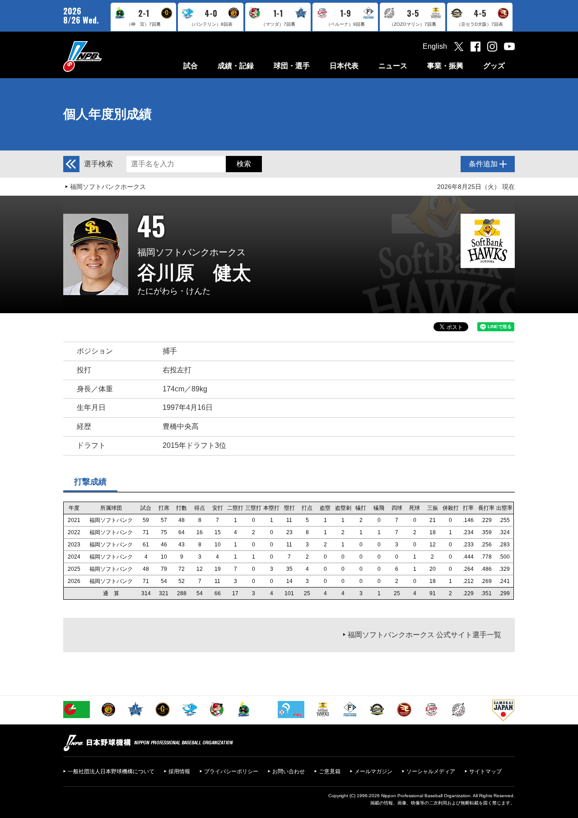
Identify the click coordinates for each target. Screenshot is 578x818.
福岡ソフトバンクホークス (108, 186)
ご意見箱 (329, 771)
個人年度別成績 (107, 114)
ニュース (392, 66)
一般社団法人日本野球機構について (111, 771)
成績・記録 (236, 66)
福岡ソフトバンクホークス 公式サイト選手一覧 (424, 635)
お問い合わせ (288, 771)
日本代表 (344, 66)
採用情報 (179, 771)
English (435, 46)
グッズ (494, 66)
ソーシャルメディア (430, 771)
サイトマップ (485, 771)
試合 (190, 66)
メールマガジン (373, 771)
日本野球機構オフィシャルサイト (105, 56)
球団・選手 (292, 66)
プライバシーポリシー (231, 771)
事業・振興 (445, 66)
